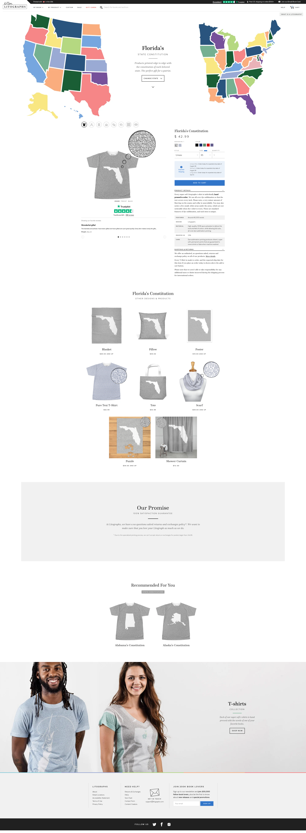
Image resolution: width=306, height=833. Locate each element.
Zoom (117, 201)
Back (130, 201)
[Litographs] (15, 5)
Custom (69, 7)
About (95, 792)
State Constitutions (153, 592)
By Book (38, 7)
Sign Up (207, 803)
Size (201, 150)
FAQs (127, 795)
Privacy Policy (98, 804)
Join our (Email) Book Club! (291, 2)
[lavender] (212, 145)
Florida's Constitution (191, 131)
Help (283, 7)
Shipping (184, 249)
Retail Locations (98, 795)
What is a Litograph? (291, 14)
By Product (53, 7)
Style (177, 150)
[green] (204, 145)
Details (183, 190)
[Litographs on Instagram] (169, 824)
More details (210, 256)
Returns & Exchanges (132, 792)
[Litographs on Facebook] (161, 824)
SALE (79, 7)
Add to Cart (199, 183)
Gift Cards (91, 7)
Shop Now (237, 731)
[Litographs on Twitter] (154, 824)
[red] (208, 145)
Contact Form (130, 801)
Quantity (216, 150)
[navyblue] (201, 145)
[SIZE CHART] (205, 150)
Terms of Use (97, 801)
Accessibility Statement (101, 798)
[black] (197, 145)
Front (124, 201)
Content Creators (131, 804)
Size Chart (128, 798)
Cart (296, 7)
